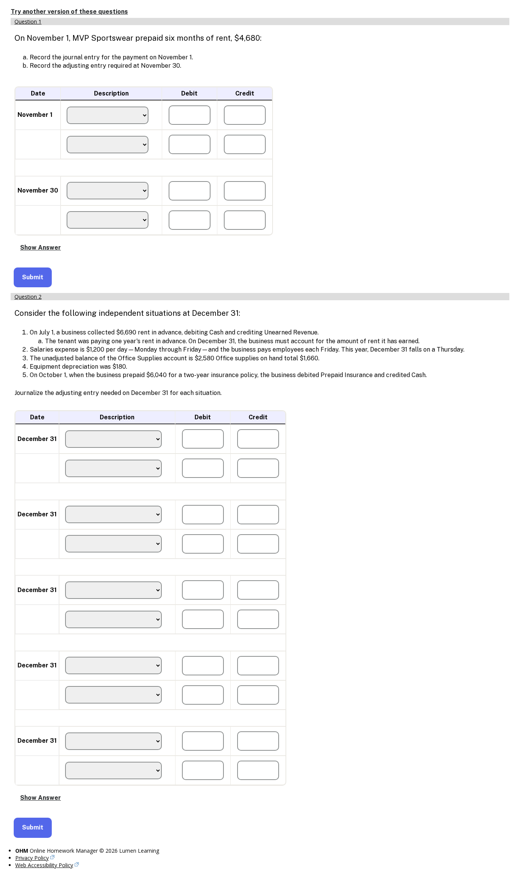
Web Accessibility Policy (44, 865)
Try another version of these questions (69, 11)
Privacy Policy (32, 857)
